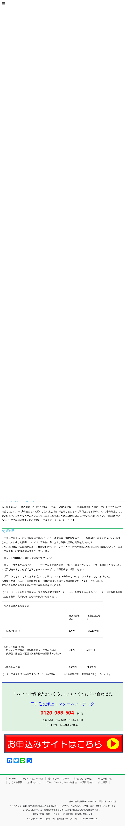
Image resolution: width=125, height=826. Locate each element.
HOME (12, 778)
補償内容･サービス (84, 778)
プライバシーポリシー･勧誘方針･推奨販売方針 (69, 782)
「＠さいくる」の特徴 (31, 778)
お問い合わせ (34, 782)
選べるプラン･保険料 (58, 778)
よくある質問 (15, 782)
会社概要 (102, 782)
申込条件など (105, 778)
